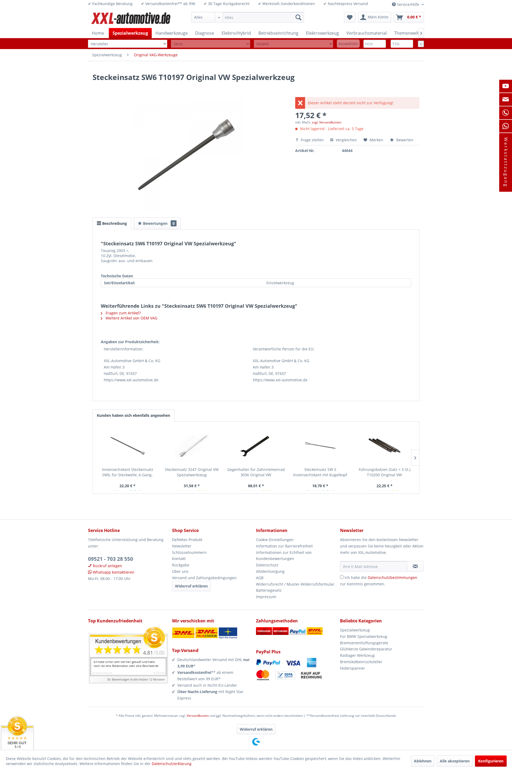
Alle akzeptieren (455, 760)
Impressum (266, 596)
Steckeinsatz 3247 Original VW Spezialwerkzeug (192, 472)
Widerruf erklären (191, 586)
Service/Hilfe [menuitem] (408, 4)
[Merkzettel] (349, 17)
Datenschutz (267, 564)
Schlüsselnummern (189, 552)
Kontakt (179, 558)
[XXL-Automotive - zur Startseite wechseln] (131, 18)
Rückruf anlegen (107, 565)
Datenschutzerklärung (171, 763)
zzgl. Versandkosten (326, 122)
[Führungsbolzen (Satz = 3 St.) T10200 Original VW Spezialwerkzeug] (384, 445)
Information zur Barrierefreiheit (284, 546)
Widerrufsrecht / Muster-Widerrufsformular (295, 584)
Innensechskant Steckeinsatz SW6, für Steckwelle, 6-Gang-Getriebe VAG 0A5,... (127, 472)
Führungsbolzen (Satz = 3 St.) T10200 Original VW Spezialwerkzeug (384, 472)
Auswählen (348, 43)
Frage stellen (312, 139)
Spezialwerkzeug (355, 630)
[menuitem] (247, 17)
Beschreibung (114, 223)
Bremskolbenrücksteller (361, 661)
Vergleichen (346, 139)
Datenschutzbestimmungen (392, 577)
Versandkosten (198, 715)
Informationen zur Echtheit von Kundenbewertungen (284, 555)
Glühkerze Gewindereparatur (366, 648)
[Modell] (293, 43)
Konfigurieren (490, 760)
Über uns (180, 571)
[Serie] (210, 43)
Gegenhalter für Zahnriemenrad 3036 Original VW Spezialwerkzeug (256, 472)
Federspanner (352, 668)
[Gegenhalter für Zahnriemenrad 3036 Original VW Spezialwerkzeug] (256, 445)
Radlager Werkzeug (357, 655)
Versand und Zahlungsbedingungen (204, 577)
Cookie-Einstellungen (275, 539)
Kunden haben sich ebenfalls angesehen (133, 415)
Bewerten (404, 139)
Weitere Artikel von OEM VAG (131, 318)
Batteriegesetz (269, 590)
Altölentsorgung (270, 571)
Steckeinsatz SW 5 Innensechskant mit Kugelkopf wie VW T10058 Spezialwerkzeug (320, 472)
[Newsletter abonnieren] (415, 566)
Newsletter (181, 546)
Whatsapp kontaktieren (113, 572)
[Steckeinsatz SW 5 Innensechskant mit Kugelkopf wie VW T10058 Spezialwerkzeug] (320, 445)
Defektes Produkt (187, 539)
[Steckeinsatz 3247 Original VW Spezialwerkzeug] (191, 445)
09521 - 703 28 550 (110, 558)
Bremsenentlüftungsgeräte (364, 642)
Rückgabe (180, 564)
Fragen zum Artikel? (123, 312)
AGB (259, 577)
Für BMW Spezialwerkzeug (363, 636)
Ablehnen (422, 760)
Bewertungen (158, 223)
